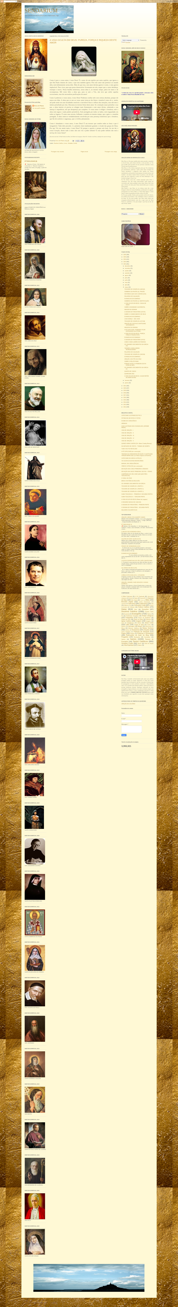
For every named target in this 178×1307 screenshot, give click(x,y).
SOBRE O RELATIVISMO (131, 361)
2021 (124, 385)
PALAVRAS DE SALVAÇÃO (132, 296)
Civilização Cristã (139, 605)
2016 (124, 397)
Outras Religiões (125, 631)
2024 (124, 259)
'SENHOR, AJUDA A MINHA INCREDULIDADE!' (131, 349)
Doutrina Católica (58, 143)
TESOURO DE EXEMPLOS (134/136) (134, 354)
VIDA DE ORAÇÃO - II (127, 433)
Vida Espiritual (129, 645)
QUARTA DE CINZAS (130, 371)
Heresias (148, 619)
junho (126, 280)
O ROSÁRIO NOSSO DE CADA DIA (131, 502)
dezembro (127, 266)
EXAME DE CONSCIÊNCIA (129, 421)
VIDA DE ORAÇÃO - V (127, 440)
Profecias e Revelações (145, 633)
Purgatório (124, 637)
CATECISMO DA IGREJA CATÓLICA (131, 458)
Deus (135, 609)
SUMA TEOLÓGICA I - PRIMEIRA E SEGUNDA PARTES (137, 494)
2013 (124, 404)
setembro (127, 273)
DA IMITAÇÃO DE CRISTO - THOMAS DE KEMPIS (135, 446)
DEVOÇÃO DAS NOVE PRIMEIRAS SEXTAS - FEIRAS (136, 471)
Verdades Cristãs (72, 143)
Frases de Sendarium (144, 617)
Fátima (149, 614)
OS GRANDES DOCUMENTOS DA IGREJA (133, 483)
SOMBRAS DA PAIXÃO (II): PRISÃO (134, 291)
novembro (127, 268)
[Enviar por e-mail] (76, 141)
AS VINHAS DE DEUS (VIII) (129, 568)
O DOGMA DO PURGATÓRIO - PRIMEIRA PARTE (135, 504)
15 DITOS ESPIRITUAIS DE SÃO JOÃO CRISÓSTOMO (136, 560)
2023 (124, 261)
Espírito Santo (149, 611)
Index (122, 622)
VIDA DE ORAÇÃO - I (127, 430)
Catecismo (131, 603)
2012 (124, 407)
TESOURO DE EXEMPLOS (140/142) (134, 289)
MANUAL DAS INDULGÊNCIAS (130, 463)
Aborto (130, 598)
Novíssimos (135, 630)
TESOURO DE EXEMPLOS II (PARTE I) (132, 491)
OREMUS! (124, 423)
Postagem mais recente (57, 151)
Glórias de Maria (138, 619)
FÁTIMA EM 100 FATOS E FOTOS (130, 418)
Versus (139, 643)
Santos (133, 639)
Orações (146, 630)
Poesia (132, 633)
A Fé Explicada (139, 596)
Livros (65, 143)
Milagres (140, 626)
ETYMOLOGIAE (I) (126, 524)
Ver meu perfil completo (38, 108)
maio (126, 282)
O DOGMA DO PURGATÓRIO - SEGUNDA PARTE (135, 507)
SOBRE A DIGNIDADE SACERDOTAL (134, 307)
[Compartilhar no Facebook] (82, 141)
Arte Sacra (134, 600)
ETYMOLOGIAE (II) (31, 161)
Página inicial (84, 151)
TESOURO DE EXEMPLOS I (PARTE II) (132, 489)
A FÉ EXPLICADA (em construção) (130, 451)
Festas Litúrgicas (147, 616)
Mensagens (131, 626)
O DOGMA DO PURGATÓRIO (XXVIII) (134, 312)
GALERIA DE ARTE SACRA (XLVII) (131, 539)
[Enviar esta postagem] (73, 140)
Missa (123, 628)
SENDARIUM (41, 10)
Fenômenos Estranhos (132, 616)
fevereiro (127, 380)
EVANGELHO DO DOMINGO (132, 298)
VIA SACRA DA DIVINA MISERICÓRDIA (132, 461)
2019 (124, 390)
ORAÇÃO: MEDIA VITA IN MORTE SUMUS (133, 517)
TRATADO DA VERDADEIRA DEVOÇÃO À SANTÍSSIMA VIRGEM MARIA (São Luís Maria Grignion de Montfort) (137, 454)
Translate (127, 42)
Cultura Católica (143, 607)
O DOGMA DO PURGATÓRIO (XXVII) (134, 339)
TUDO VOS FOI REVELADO (129, 448)
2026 (124, 254)
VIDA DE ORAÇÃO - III (127, 435)
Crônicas (132, 607)
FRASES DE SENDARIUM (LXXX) (130, 546)
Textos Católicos (140, 641)
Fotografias (129, 617)
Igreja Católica (126, 621)
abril (126, 285)
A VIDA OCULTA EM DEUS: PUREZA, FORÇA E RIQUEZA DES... (134, 334)
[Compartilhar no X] (80, 141)
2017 (124, 395)
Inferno (139, 623)
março (126, 287)
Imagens (148, 621)
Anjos (135, 598)
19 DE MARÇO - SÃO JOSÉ (132, 319)
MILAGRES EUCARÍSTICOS (129, 510)
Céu (152, 603)
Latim (127, 624)
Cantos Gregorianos (144, 601)
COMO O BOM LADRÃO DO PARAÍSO (135, 342)
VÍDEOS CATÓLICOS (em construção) (131, 466)
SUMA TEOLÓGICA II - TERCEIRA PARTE (133, 496)
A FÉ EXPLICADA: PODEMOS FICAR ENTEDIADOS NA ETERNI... (134, 330)
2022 (124, 264)
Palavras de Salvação (141, 631)
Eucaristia (126, 614)
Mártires (123, 626)
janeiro (127, 383)
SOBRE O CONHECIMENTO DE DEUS (135, 314)
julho (126, 277)
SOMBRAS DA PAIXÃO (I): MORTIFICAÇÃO (136, 301)
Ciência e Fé (127, 605)
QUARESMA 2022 (129, 373)
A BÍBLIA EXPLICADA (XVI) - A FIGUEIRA (133, 575)
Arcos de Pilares (39, 105)
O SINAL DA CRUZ (126, 478)
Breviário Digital (127, 602)
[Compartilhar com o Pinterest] (83, 141)
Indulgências (130, 623)
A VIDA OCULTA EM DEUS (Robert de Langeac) (134, 499)
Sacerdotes (147, 637)
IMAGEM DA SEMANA (130, 309)
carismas (123, 603)
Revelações (137, 637)
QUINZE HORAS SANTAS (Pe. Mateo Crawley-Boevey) (136, 443)
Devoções (145, 609)
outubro (127, 270)
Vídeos (139, 645)
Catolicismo (143, 603)
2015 (124, 400)
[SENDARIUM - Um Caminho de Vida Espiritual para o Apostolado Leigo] (89, 1291)
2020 (124, 388)
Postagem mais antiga (111, 151)
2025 (124, 257)
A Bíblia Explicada (126, 596)
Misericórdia (148, 626)
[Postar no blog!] (78, 141)
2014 (124, 402)
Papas (123, 633)
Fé (122, 616)
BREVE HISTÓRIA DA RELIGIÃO (130, 481)
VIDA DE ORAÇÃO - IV (127, 438)
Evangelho (136, 614)
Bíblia (147, 600)
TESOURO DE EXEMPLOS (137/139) (134, 321)
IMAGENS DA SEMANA (131, 327)
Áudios (141, 600)
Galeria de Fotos (126, 619)
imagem (138, 621)
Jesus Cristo (149, 623)
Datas (124, 609)
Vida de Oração (149, 643)
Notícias (127, 630)
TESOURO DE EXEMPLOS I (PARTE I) (132, 486)
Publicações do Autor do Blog (137, 635)
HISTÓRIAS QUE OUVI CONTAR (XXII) (135, 294)
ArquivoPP (143, 598)
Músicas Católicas (133, 628)
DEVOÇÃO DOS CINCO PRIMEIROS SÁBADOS (134, 468)
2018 (124, 393)
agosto (127, 275)
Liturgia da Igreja (139, 624)
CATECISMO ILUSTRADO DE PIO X (131, 415)
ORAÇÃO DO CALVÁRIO (128, 703)
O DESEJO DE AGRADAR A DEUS (131, 531)
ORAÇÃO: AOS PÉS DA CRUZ (132, 359)
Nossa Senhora (148, 628)
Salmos (123, 639)
